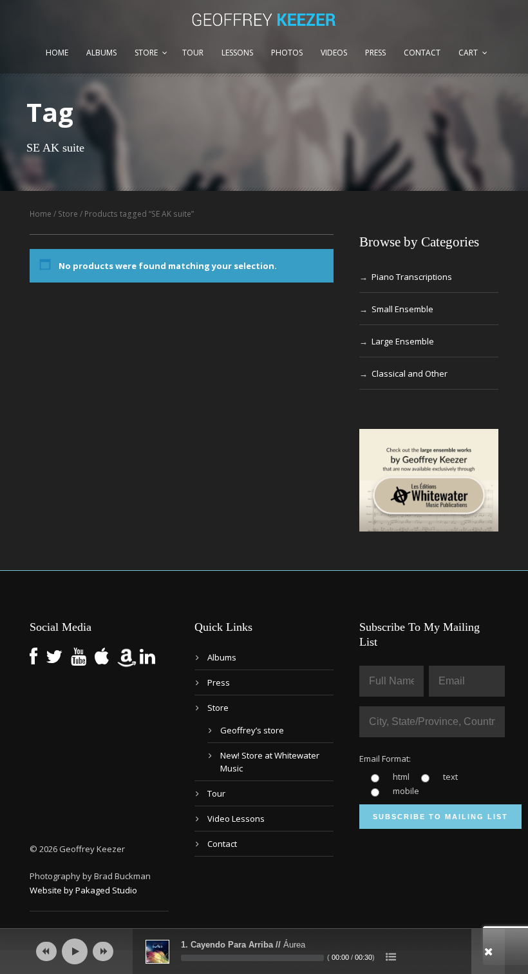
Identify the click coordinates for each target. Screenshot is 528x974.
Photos (287, 52)
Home (57, 52)
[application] (264, 951)
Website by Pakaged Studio (83, 890)
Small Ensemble (402, 309)
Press (375, 52)
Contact (422, 52)
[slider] (252, 958)
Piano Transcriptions (412, 277)
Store (146, 52)
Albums (101, 52)
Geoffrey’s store (252, 730)
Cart (468, 52)
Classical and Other (410, 373)
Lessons (237, 52)
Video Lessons (236, 818)
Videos (334, 52)
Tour (192, 52)
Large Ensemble (403, 341)
